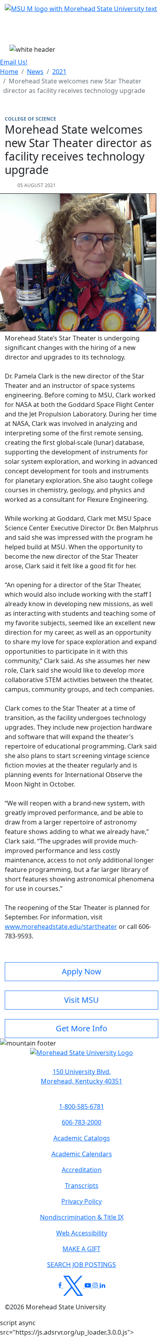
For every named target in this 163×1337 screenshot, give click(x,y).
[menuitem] (9, 71)
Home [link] (9, 71)
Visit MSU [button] (81, 1000)
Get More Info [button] (81, 1028)
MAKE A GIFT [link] (81, 1248)
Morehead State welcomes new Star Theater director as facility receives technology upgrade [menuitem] (74, 86)
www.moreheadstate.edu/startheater (61, 926)
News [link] (35, 71)
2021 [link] (59, 71)
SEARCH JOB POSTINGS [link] (81, 1264)
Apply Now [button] (81, 971)
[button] (81, 1057)
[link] (81, 1076)
